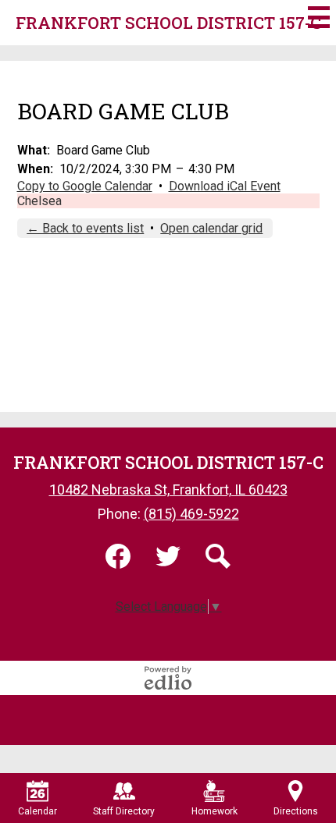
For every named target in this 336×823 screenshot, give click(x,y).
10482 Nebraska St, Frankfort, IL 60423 (168, 489)
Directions (295, 811)
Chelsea (39, 200)
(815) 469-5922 (191, 514)
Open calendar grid (211, 228)
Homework (214, 811)
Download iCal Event (225, 186)
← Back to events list (85, 228)
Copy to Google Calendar (84, 186)
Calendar (37, 811)
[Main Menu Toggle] (319, 17)
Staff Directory (124, 811)
